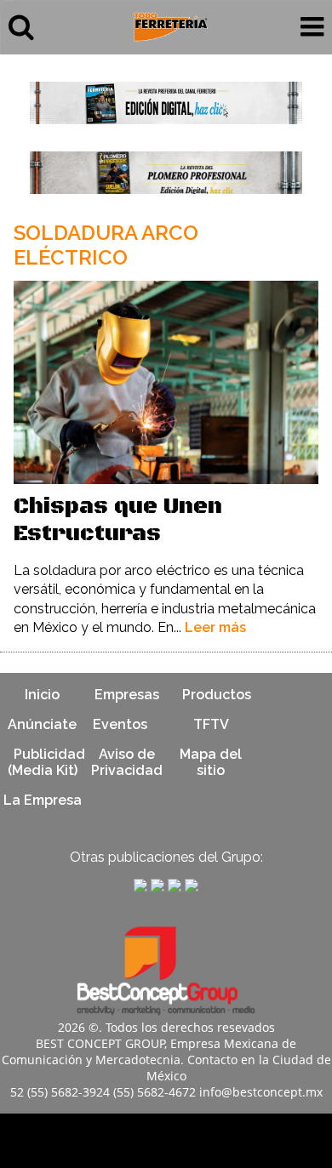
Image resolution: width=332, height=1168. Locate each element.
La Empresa (42, 800)
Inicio (42, 695)
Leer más (215, 627)
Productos (216, 695)
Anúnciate (42, 724)
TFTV (211, 724)
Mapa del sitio (211, 762)
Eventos (120, 724)
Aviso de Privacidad (127, 762)
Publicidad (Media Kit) (46, 762)
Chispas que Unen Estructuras (118, 520)
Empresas (126, 695)
